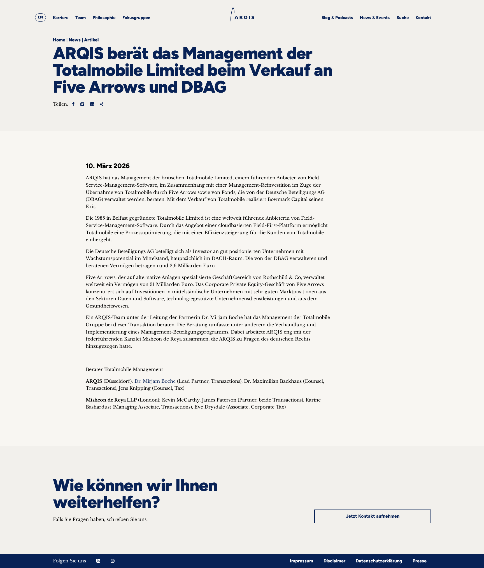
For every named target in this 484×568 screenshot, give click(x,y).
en (40, 17)
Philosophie (104, 17)
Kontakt (423, 17)
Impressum (301, 561)
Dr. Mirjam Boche (155, 381)
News (75, 40)
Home (59, 40)
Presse (420, 561)
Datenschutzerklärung (379, 561)
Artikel (91, 40)
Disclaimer (334, 561)
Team (80, 17)
